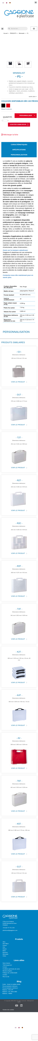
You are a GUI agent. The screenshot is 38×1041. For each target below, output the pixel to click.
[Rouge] (8, 105)
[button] (35, 2)
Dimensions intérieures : (19, 355)
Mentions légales (7, 971)
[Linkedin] (21, 1005)
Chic (4, 947)
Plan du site (6, 976)
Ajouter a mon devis (18, 124)
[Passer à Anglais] (6, 3)
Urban (4, 956)
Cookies (5, 974)
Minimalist (21, 33)
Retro (4, 950)
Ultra (4, 942)
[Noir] (3, 105)
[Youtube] (16, 1005)
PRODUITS (13, 33)
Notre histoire (6, 963)
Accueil (6, 33)
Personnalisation (19, 155)
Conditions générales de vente (11, 969)
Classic (5, 949)
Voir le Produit (18, 382)
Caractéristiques (19, 144)
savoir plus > (33, 96)
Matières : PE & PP (7, 990)
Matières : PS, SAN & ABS (9, 991)
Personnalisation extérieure (10, 988)
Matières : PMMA (7, 993)
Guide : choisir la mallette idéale (11, 984)
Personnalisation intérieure (9, 986)
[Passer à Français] (3, 3)
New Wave (6, 943)
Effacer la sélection (6, 109)
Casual (5, 945)
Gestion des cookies (8, 1009)
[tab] (19, 144)
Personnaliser (25, 115)
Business (5, 952)
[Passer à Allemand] (10, 3)
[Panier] (34, 28)
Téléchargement (7, 965)
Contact (5, 967)
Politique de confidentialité (10, 972)
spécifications (19, 150)
